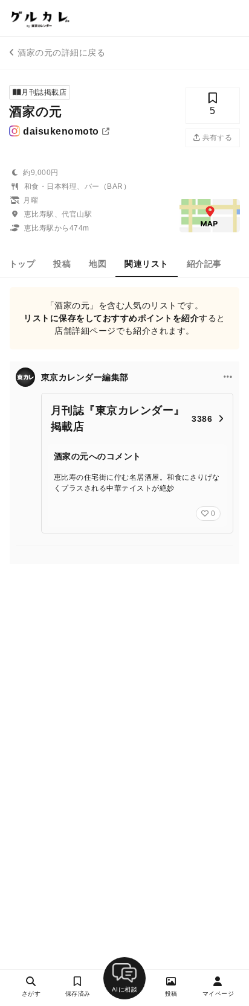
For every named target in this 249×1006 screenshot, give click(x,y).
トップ (22, 264)
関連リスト (146, 264)
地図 (97, 264)
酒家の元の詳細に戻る (61, 52)
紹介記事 (204, 264)
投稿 (62, 264)
